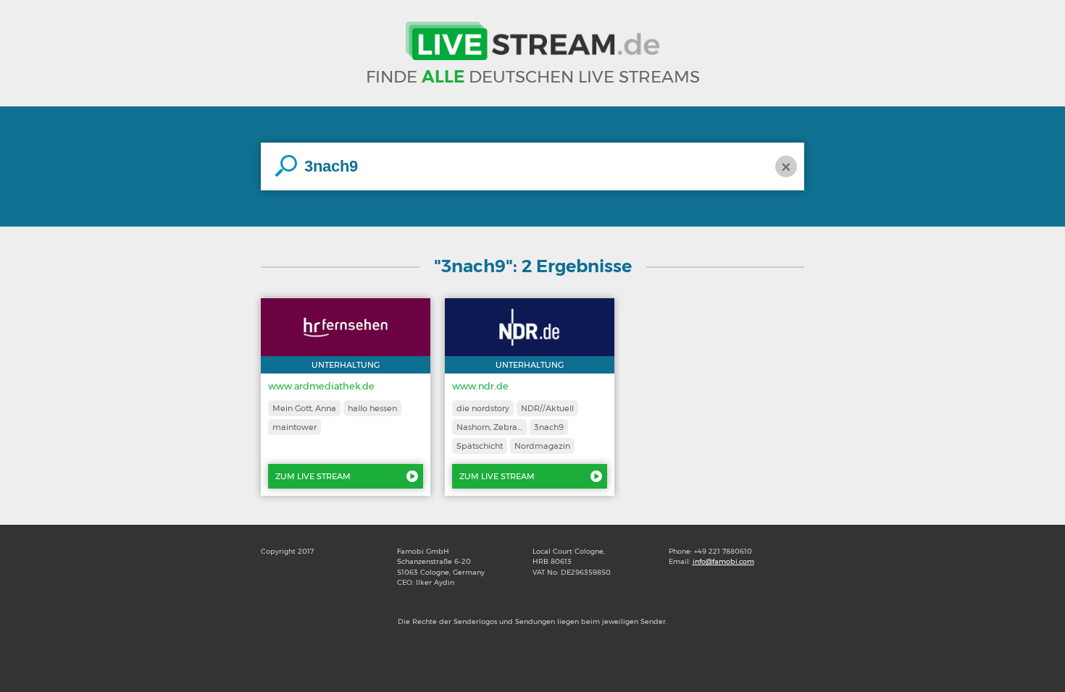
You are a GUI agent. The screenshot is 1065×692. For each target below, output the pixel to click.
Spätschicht (479, 446)
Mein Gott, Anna (304, 408)
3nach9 (549, 427)
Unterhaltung (346, 365)
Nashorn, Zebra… (489, 427)
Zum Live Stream (313, 476)
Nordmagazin (542, 446)
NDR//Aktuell (547, 408)
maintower (294, 427)
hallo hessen (372, 408)
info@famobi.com (723, 561)
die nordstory (482, 408)
